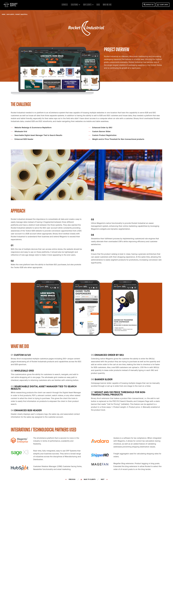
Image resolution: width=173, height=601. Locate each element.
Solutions (74, 4)
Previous (72, 479)
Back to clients (89, 479)
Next (102, 479)
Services (65, 4)
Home (3, 14)
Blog (98, 4)
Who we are (107, 4)
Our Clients (87, 4)
